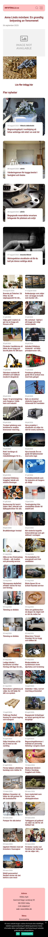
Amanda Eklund (25, 255)
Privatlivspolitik (27, 934)
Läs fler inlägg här (24, 84)
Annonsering (24, 919)
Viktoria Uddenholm (27, 126)
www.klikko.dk (26, 909)
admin (22, 169)
